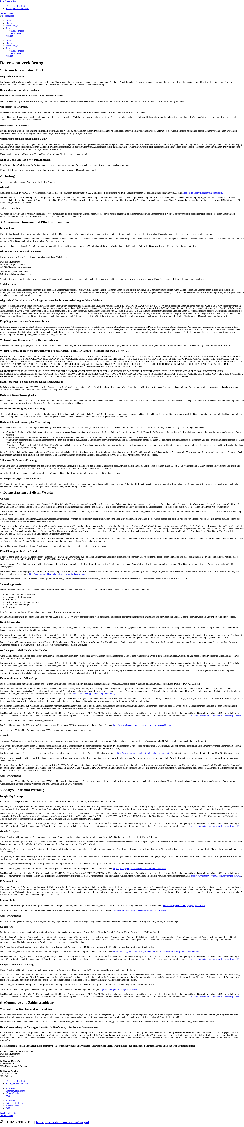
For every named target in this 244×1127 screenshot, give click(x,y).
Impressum (10, 1088)
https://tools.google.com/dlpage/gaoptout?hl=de (184, 905)
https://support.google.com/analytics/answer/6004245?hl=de (139, 910)
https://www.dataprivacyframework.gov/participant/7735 (216, 715)
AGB (8, 1096)
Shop (8, 28)
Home (8, 20)
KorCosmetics (17, 31)
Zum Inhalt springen (9, 1)
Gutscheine (16, 33)
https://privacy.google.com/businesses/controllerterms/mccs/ (139, 868)
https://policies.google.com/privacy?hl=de (118, 989)
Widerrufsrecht (12, 1093)
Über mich (10, 23)
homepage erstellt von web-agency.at (62, 1122)
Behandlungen (12, 26)
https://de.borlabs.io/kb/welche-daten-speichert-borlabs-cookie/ (57, 574)
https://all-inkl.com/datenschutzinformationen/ (202, 193)
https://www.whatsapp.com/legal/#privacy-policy (93, 693)
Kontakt (9, 36)
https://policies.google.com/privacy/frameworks (134, 952)
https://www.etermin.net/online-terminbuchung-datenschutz (143, 753)
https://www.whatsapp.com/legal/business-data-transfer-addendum (142, 725)
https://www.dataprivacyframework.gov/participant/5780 (216, 826)
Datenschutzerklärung (15, 1091)
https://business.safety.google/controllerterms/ (180, 952)
